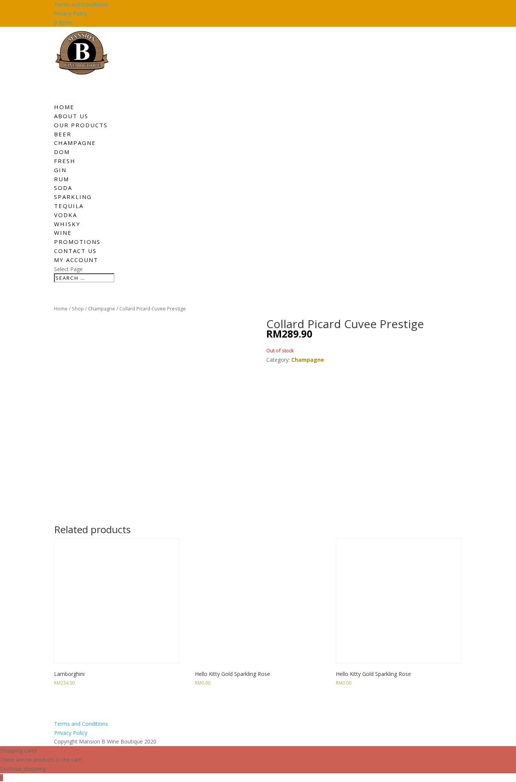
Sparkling (73, 197)
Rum (61, 179)
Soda (63, 187)
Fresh (65, 161)
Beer (62, 134)
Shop (78, 308)
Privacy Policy (70, 13)
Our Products (81, 125)
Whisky (67, 224)
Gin (60, 170)
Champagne (75, 143)
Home (61, 308)
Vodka (65, 215)
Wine (63, 232)
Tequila (68, 206)
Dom (62, 152)
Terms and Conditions (81, 4)
